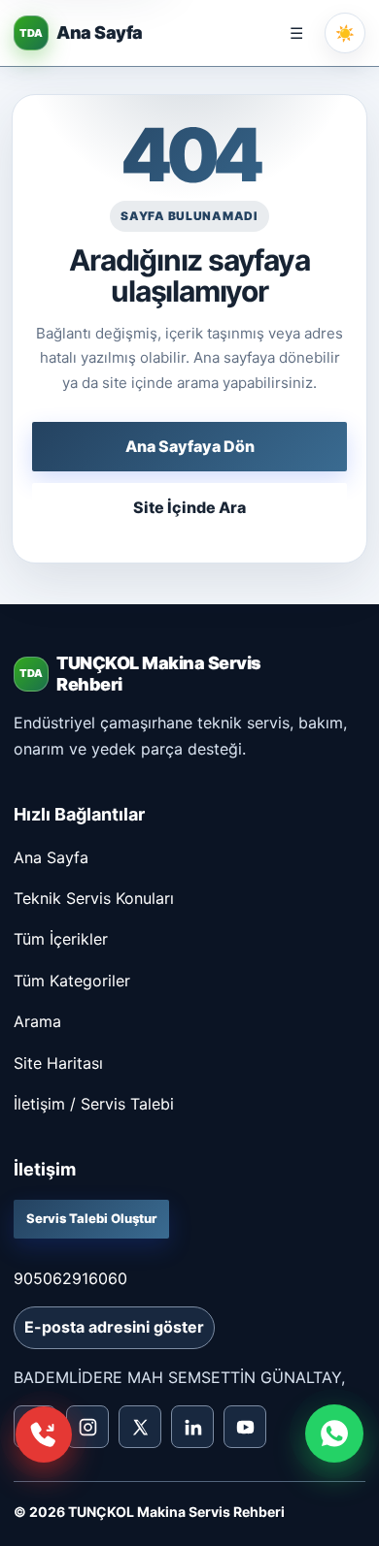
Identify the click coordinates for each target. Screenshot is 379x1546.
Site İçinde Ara (189, 507)
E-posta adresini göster (114, 1327)
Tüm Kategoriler (72, 980)
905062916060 (70, 1278)
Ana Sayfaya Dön (190, 446)
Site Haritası (58, 1063)
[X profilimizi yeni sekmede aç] (140, 1426)
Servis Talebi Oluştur (91, 1218)
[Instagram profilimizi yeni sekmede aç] (87, 1426)
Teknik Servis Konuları (94, 898)
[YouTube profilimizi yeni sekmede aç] (245, 1426)
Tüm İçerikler (61, 939)
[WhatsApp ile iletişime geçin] (334, 1433)
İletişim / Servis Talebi (94, 1103)
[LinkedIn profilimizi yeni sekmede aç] (192, 1426)
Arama (37, 1021)
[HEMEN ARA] (44, 1434)
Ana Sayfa (51, 857)
